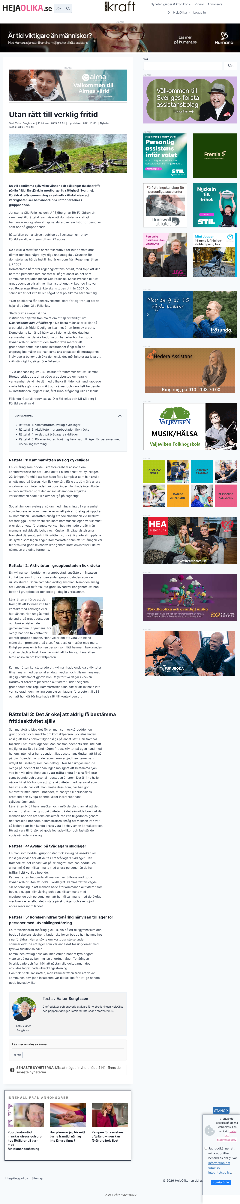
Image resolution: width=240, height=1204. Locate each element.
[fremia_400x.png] (215, 155)
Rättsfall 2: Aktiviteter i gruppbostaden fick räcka (54, 429)
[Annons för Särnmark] (190, 122)
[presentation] (26, 1115)
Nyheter (104, 123)
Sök (146, 59)
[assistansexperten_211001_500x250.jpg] (190, 620)
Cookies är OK (221, 1182)
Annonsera (215, 4)
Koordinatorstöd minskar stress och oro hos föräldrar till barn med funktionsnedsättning (25, 1140)
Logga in (199, 12)
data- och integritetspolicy (226, 1135)
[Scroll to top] (9, 1189)
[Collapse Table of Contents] (120, 415)
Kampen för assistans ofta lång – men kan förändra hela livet (108, 1136)
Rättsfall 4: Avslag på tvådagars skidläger (48, 434)
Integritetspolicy (16, 1178)
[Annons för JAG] (165, 276)
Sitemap (37, 1178)
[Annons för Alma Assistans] (68, 85)
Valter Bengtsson (24, 123)
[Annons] (120, 51)
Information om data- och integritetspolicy (219, 1167)
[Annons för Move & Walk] (190, 506)
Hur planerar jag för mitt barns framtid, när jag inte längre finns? (67, 1136)
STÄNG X (221, 1111)
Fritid (17, 1054)
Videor (199, 4)
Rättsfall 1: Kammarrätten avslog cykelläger (49, 425)
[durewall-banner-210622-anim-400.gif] (165, 205)
